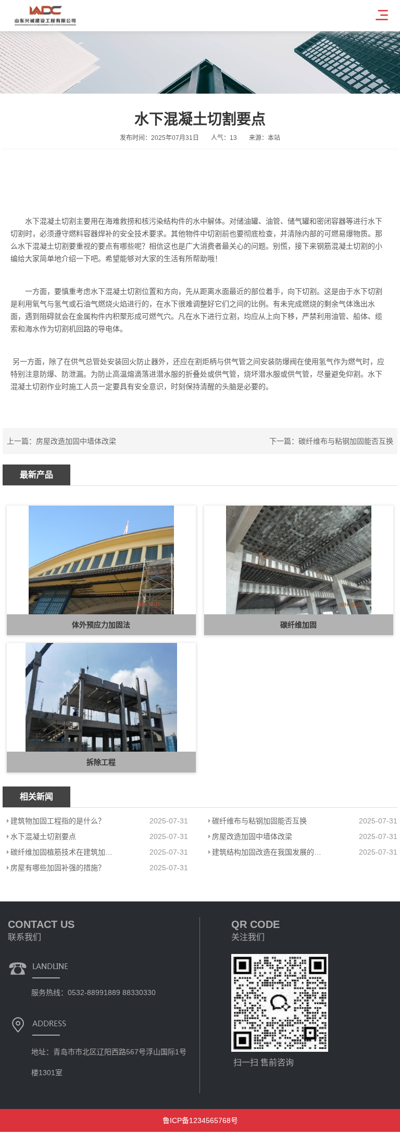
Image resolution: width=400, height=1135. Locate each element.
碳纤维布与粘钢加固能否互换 (345, 441)
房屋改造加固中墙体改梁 (76, 441)
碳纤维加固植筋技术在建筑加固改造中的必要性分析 (63, 852)
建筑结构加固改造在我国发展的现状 (267, 852)
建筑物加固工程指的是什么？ (57, 821)
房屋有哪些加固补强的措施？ (57, 867)
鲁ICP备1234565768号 (200, 1120)
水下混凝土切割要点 (43, 836)
